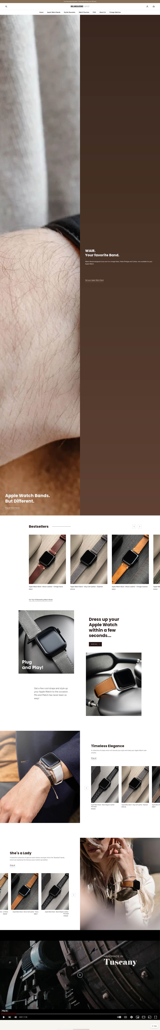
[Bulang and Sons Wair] (80, 6)
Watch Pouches (84, 12)
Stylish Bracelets (69, 12)
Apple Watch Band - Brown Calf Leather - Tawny (25, 911)
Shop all (93, 758)
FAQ (94, 12)
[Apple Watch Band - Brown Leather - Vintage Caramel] (130, 559)
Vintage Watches (115, 12)
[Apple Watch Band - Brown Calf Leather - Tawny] (25, 891)
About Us (103, 12)
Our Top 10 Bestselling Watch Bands (41, 600)
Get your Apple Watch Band (94, 280)
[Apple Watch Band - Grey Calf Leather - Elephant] (88, 559)
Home (41, 12)
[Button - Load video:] (80, 975)
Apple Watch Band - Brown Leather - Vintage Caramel (130, 587)
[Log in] (147, 6)
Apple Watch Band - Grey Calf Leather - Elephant (86, 587)
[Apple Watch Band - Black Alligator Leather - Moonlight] (105, 784)
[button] (6, 6)
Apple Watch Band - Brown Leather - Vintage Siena (46, 587)
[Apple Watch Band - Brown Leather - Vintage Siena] (47, 559)
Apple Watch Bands (53, 12)
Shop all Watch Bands (12, 508)
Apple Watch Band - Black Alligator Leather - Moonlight (103, 805)
